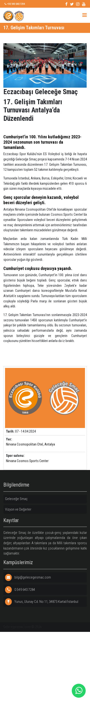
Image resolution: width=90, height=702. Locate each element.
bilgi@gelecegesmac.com (32, 577)
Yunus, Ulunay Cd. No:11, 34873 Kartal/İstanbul (46, 602)
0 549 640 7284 (24, 590)
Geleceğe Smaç (16, 499)
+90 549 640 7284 (15, 4)
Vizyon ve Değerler (18, 509)
